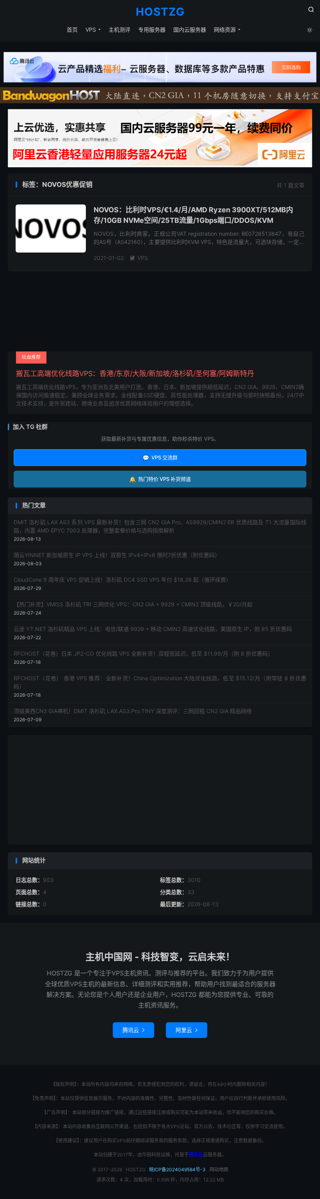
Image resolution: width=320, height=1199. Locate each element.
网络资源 (225, 29)
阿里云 (186, 1030)
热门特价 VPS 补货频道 (160, 479)
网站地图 (219, 1169)
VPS (90, 29)
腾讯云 (133, 1030)
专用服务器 (151, 29)
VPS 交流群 (160, 457)
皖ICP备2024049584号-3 (177, 1169)
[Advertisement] (160, 789)
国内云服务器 (189, 29)
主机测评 (119, 29)
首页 (72, 29)
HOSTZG (160, 12)
